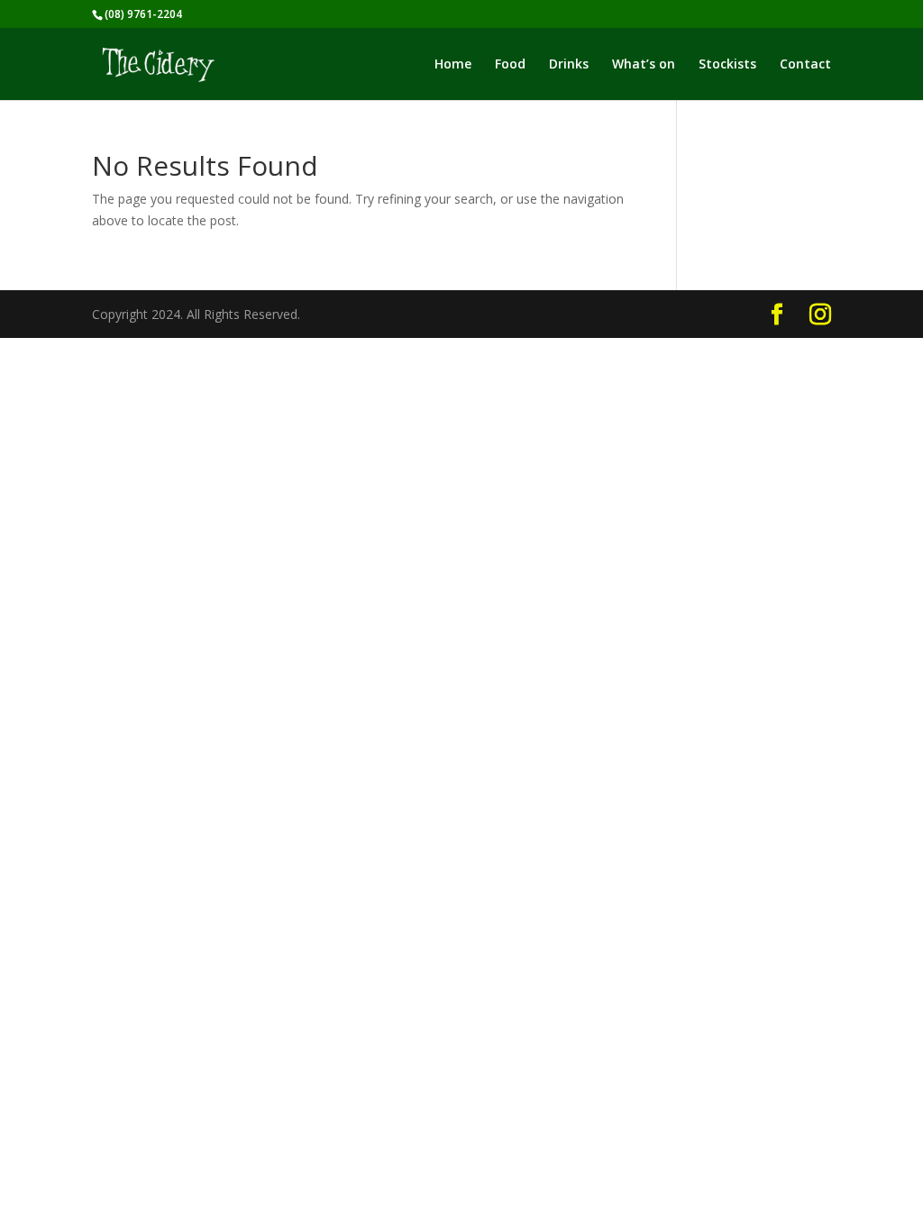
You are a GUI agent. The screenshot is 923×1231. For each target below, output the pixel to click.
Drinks (569, 65)
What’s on (643, 65)
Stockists (727, 65)
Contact (805, 65)
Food (510, 65)
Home (452, 65)
